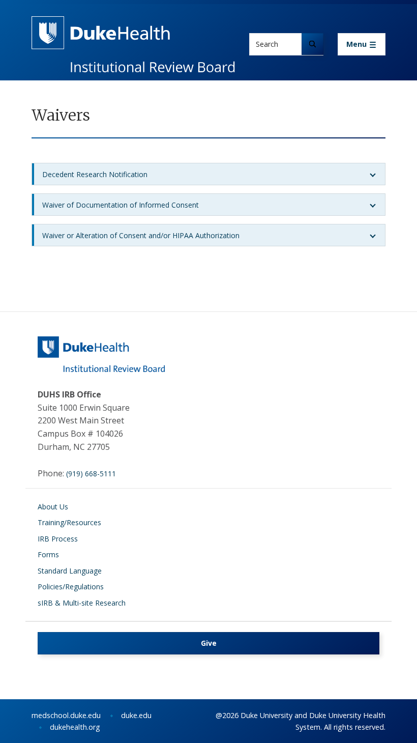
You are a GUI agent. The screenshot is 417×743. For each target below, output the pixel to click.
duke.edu (136, 715)
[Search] (312, 44)
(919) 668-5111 (91, 473)
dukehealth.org (75, 727)
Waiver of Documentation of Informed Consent (120, 205)
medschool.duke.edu (66, 715)
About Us (53, 506)
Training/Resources (69, 522)
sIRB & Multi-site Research (82, 603)
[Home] (133, 25)
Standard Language (70, 571)
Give (209, 643)
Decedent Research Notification (94, 174)
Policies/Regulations (71, 586)
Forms (48, 554)
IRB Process (58, 539)
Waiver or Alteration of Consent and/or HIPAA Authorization (141, 235)
